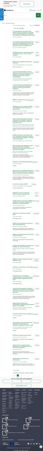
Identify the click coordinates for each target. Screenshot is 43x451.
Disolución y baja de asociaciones (22, 335)
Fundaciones (27, 125)
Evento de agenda (37, 54)
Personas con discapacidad (27, 78)
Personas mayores (16, 80)
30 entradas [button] (16, 370)
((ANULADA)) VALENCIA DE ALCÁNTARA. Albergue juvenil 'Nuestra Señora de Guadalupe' (23, 304)
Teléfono (29, 392)
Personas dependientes (24, 80)
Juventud (3, 412)
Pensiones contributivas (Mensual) (22, 161)
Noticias (35, 392)
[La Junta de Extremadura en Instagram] (34, 443)
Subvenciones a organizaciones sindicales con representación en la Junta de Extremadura (22, 346)
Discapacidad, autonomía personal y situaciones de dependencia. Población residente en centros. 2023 (23, 324)
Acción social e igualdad (17, 37)
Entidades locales (16, 152)
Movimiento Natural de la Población (22, 313)
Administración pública (23, 152)
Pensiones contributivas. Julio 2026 (22, 267)
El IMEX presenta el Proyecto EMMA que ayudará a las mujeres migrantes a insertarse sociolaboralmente (24, 202)
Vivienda (10, 407)
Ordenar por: (31, 25)
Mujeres (14, 124)
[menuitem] (12, 393)
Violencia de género (24, 124)
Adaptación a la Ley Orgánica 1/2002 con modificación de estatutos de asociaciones (23, 108)
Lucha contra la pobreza (20, 125)
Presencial (30, 397)
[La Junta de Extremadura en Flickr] (39, 443)
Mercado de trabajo (23, 328)
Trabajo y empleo (29, 64)
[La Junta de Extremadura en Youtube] (36, 443)
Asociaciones (15, 110)
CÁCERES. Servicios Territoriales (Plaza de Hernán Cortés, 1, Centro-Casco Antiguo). (23, 54)
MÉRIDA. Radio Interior (19, 99)
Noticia (37, 31)
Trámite (37, 106)
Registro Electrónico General (17, 396)
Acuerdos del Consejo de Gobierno (24, 399)
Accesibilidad (24, 47)
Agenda (35, 394)
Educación (4, 401)
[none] (20, 375)
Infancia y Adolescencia (17, 248)
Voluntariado (15, 309)
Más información (26, 4)
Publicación (36, 62)
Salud (10, 395)
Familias (32, 125)
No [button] (31, 381)
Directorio (23, 396)
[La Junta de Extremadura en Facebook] (28, 443)
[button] (33, 10)
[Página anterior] (14, 375)
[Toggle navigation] (14, 10)
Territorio (10, 400)
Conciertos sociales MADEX (20, 184)
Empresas (23, 64)
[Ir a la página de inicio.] (7, 10)
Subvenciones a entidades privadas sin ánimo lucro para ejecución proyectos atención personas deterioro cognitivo (23, 172)
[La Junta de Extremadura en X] (31, 443)
